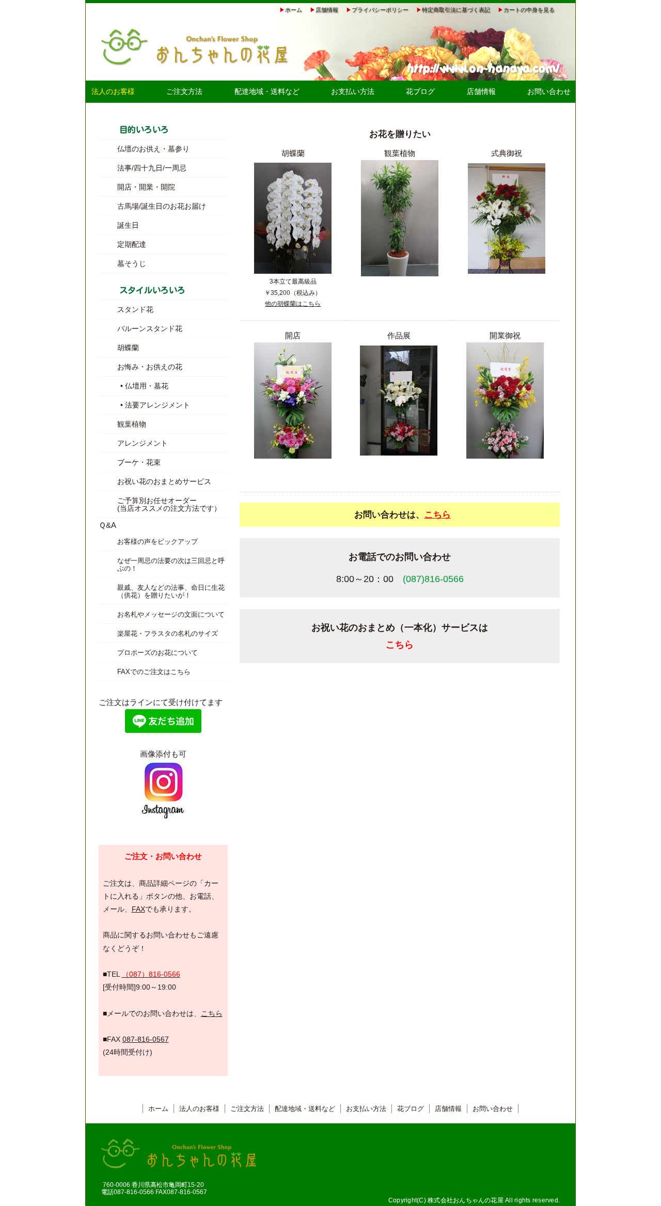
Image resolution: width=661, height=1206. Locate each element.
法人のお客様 (199, 1109)
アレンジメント (142, 443)
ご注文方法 (184, 91)
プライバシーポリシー (380, 10)
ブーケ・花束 (139, 462)
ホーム (293, 10)
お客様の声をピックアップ (157, 541)
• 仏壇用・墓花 (133, 386)
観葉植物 (131, 424)
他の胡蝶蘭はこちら (293, 303)
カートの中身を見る (529, 10)
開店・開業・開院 (146, 187)
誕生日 (128, 225)
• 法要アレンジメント (144, 405)
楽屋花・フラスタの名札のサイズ (167, 633)
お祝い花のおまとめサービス (164, 481)
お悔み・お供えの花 (149, 367)
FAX (138, 909)
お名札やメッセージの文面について (171, 614)
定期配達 (131, 244)
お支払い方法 (352, 91)
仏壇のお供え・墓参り (153, 149)
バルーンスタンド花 (149, 328)
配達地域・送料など (267, 91)
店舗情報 (327, 10)
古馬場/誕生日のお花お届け (161, 206)
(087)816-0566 (433, 579)
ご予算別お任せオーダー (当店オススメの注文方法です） (169, 504)
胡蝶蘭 (128, 347)
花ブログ (420, 91)
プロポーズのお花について (157, 652)
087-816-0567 (145, 1039)
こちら (212, 1013)
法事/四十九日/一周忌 (151, 168)
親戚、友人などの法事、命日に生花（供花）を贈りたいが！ (171, 591)
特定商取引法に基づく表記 (456, 10)
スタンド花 (135, 309)
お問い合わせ (549, 91)
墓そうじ (131, 263)
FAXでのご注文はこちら (154, 672)
